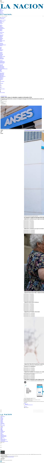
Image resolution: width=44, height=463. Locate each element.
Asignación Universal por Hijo (29, 404)
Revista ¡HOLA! (2, 73)
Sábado (1, 69)
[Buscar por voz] (43, 16)
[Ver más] (24, 405)
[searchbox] (22, 16)
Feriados (1, 55)
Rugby (1, 48)
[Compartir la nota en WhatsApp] (1, 131)
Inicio (1, 9)
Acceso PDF (1, 64)
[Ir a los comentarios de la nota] (2, 130)
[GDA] (3, 459)
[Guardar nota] (1, 130)
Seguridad (1, 35)
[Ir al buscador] (1, 3)
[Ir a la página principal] (22, 8)
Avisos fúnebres (2, 66)
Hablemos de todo (2, 40)
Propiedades (1, 27)
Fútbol (1, 47)
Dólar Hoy (1, 25)
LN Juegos (1, 52)
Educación (1, 36)
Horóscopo (1, 54)
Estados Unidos (2, 32)
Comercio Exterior (2, 28)
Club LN (2, 12)
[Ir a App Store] (3, 453)
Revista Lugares (2, 74)
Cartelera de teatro (2, 62)
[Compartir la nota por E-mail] (2, 133)
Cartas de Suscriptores (3, 44)
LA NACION (2, 96)
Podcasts (1, 57)
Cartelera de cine (2, 61)
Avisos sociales (2, 67)
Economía (5, 96)
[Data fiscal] (1, 461)
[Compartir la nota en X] (1, 133)
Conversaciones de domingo (3, 68)
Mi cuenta (2, 13)
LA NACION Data (2, 21)
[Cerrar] (11, 14)
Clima (0, 20)
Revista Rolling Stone (2, 76)
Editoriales (1, 43)
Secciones (2, 10)
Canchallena (1, 49)
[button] (22, 53)
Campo (1, 26)
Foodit (1, 11)
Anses (25, 403)
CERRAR (1, 0)
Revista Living (2, 75)
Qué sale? (1, 60)
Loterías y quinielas (2, 56)
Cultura (1, 37)
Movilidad (1, 29)
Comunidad (1, 38)
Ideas (0, 70)
